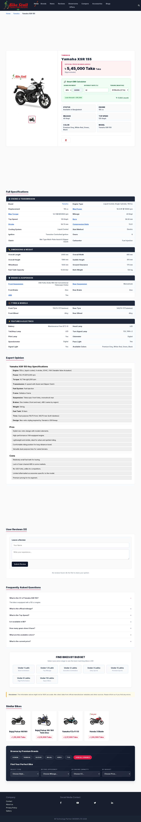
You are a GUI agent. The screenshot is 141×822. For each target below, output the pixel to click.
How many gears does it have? (22, 628)
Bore (75, 219)
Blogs (108, 4)
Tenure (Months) (117, 85)
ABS (10, 295)
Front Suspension (15, 284)
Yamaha (16, 13)
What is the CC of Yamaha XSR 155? (24, 598)
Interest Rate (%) (91, 85)
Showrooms (73, 4)
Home (36, 4)
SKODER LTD (77, 819)
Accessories (97, 4)
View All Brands (83, 757)
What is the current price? (20, 641)
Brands (43, 4)
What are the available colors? (22, 635)
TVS (68, 757)
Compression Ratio (81, 224)
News (52, 4)
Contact (9, 801)
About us (9, 804)
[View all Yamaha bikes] (65, 140)
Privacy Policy (11, 808)
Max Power (77, 209)
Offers (72, 7)
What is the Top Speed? (19, 615)
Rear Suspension (80, 284)
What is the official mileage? (21, 609)
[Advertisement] (70, 34)
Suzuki (39, 757)
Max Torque (13, 214)
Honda (15, 757)
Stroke (11, 224)
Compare (85, 4)
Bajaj (49, 757)
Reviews (61, 4)
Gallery (9, 811)
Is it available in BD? (17, 622)
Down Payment (70, 85)
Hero (59, 757)
